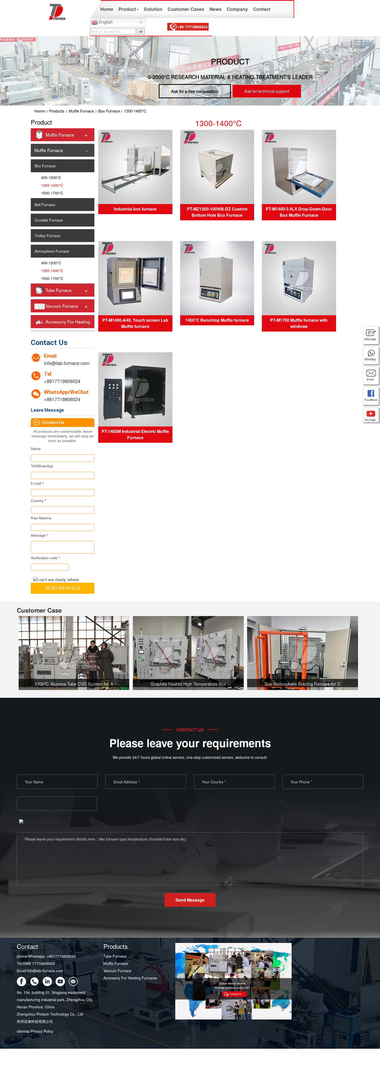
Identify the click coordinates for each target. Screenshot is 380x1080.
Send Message (190, 900)
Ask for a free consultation (194, 91)
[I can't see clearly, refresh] (56, 579)
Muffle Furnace (81, 111)
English (105, 22)
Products (56, 111)
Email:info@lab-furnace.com (40, 970)
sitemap (23, 1031)
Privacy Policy (42, 1031)
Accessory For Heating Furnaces (130, 977)
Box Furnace (109, 111)
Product (127, 9)
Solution (153, 9)
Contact (261, 9)
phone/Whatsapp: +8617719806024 (46, 956)
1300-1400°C (135, 111)
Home (106, 9)
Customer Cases (186, 9)
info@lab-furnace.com (66, 362)
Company (237, 9)
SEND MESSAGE (62, 588)
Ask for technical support (266, 91)
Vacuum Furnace (61, 306)
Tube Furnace (58, 290)
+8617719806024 (62, 381)
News (215, 9)
